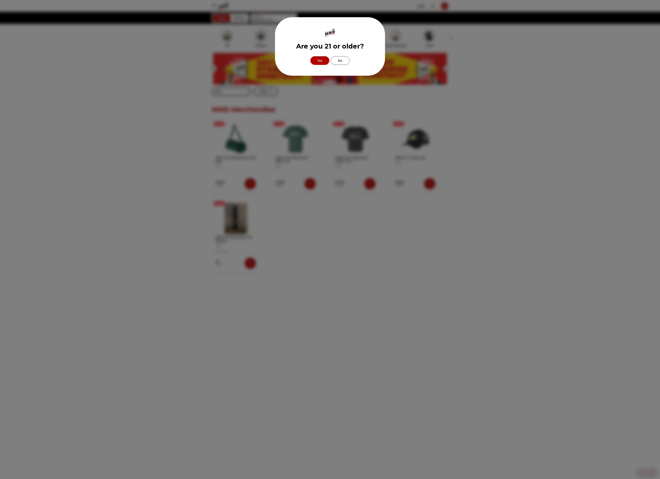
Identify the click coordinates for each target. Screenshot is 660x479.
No (340, 60)
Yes (319, 60)
